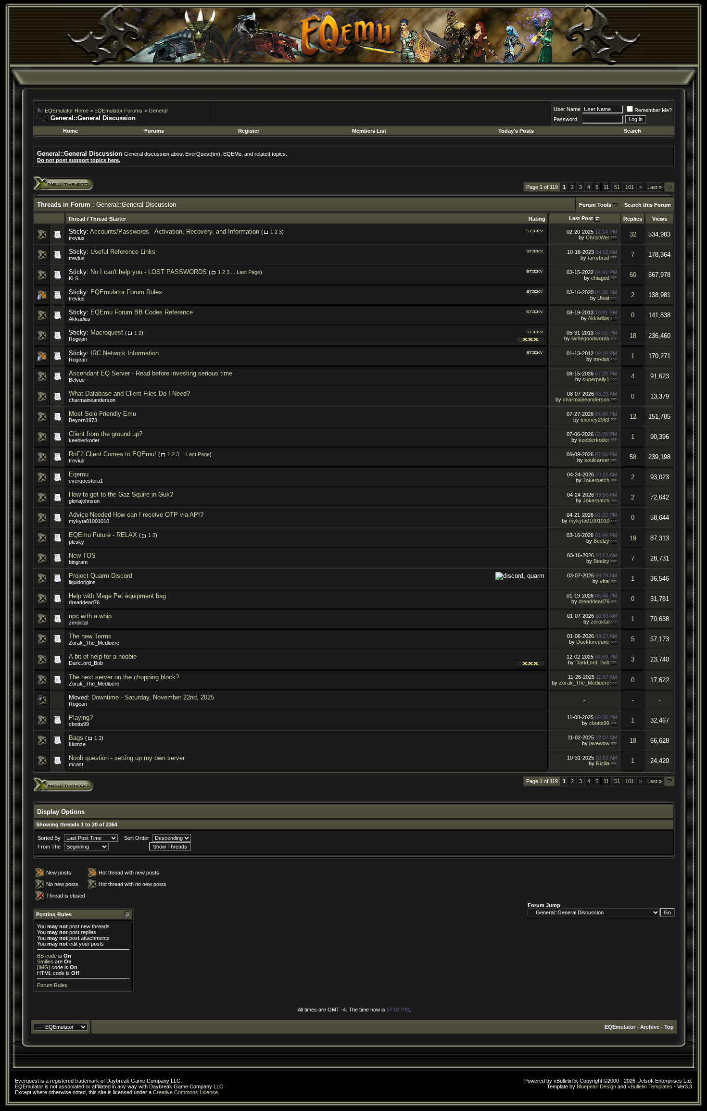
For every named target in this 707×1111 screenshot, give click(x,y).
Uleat (603, 298)
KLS (73, 278)
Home (70, 131)
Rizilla (602, 763)
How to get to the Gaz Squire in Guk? (121, 494)
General (158, 110)
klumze (77, 744)
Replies (632, 219)
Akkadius (79, 319)
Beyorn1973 (83, 420)
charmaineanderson (92, 400)
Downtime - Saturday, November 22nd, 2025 (152, 697)
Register (248, 131)
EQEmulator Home (66, 110)
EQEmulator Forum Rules (126, 292)
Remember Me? (653, 110)
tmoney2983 (595, 420)
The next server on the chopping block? (124, 677)
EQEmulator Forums (118, 110)
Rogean (78, 339)
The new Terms (90, 636)
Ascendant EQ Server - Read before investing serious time (150, 373)
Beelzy (601, 541)
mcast (76, 764)
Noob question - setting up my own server (127, 757)
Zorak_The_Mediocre (94, 643)
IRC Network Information (124, 353)
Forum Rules (52, 985)
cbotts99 (79, 724)
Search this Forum (647, 205)
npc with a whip (90, 616)
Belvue (77, 380)
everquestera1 (86, 481)
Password (565, 119)
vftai (604, 581)
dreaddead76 (84, 602)
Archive (649, 1027)
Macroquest (106, 332)
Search (632, 131)
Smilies (45, 961)
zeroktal (78, 622)
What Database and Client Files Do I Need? (129, 393)
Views (659, 219)
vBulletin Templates (650, 1086)
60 (633, 274)
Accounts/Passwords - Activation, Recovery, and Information (174, 231)
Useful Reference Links (122, 251)
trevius (77, 238)
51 (617, 187)
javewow (599, 743)
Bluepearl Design (596, 1086)
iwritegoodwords (590, 338)
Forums (154, 131)
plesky (76, 542)
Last (654, 187)
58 (633, 457)
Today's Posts (516, 131)
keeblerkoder (84, 440)
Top (669, 1027)
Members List (369, 131)
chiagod (600, 278)
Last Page (248, 272)
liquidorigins (82, 582)
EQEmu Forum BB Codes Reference (141, 312)
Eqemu (78, 474)
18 (633, 335)
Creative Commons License (185, 1092)
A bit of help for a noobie (103, 656)
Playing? (81, 717)
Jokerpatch (596, 480)
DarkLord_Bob (86, 663)
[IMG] (43, 967)
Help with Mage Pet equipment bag (117, 595)
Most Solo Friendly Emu (102, 413)
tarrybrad (598, 258)
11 (606, 187)
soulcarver (596, 460)
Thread (77, 219)
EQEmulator (620, 1027)
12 (633, 416)
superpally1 (595, 379)
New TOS (82, 555)
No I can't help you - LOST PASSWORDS (148, 271)
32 (633, 234)
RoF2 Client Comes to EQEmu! (112, 454)
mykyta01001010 (89, 521)
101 (629, 187)
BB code (47, 956)
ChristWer (597, 237)
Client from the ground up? (105, 433)
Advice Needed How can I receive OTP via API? (136, 514)
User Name (567, 109)
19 (633, 538)
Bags (76, 737)
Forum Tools (595, 205)
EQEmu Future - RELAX (103, 534)
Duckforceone (592, 642)
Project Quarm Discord (100, 575)
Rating (537, 219)
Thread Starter (108, 219)
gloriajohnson (84, 501)
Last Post (581, 218)
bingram (78, 562)
